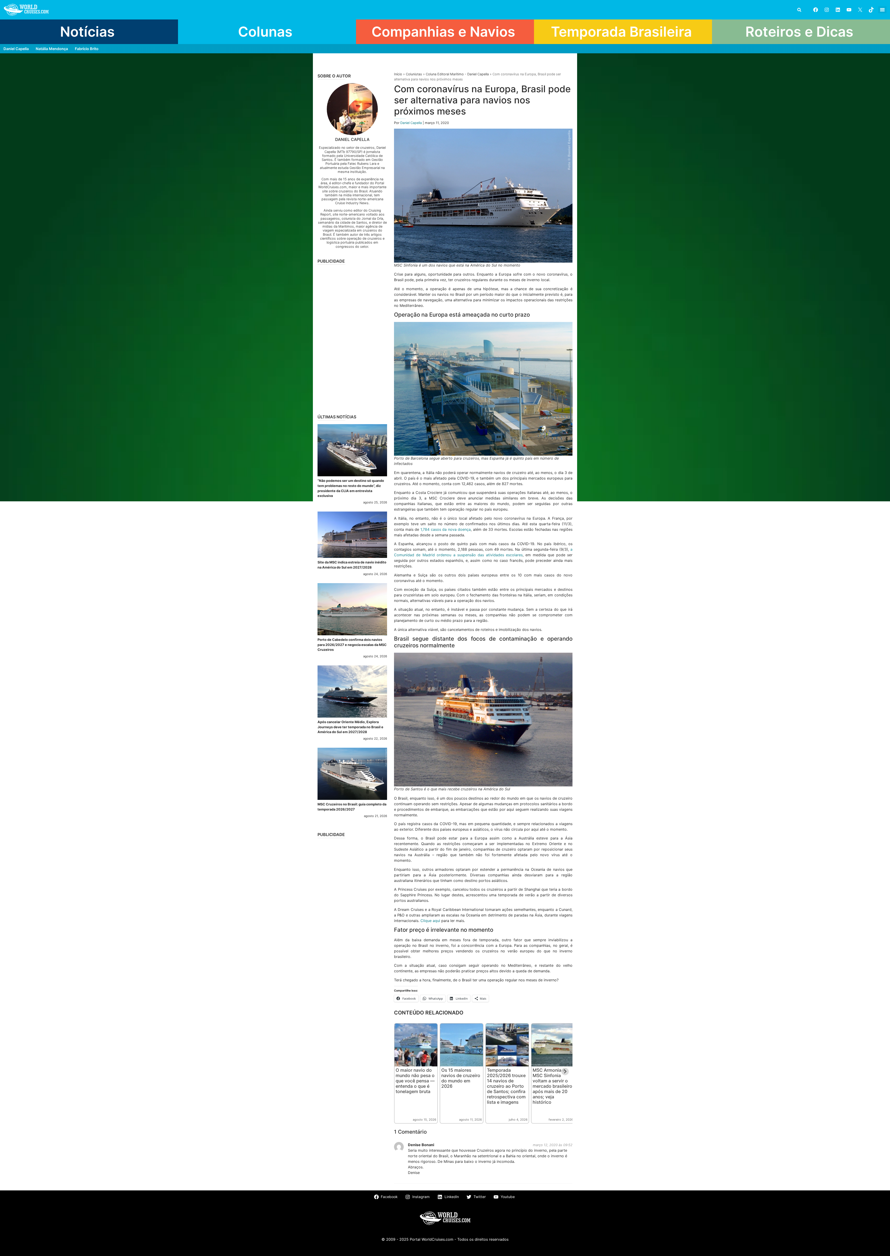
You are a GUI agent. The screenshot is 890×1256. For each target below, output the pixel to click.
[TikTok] (871, 10)
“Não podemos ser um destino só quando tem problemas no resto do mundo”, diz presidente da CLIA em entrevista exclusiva (351, 488)
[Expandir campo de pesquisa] (799, 10)
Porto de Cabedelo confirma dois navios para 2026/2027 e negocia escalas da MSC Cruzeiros (352, 645)
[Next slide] (565, 1071)
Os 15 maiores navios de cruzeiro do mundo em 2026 (460, 1078)
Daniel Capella (16, 48)
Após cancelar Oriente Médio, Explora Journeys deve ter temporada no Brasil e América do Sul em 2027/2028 (350, 727)
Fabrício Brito (87, 48)
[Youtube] (849, 10)
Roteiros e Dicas (799, 31)
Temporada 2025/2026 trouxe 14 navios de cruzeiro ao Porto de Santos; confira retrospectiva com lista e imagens (506, 1086)
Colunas (265, 31)
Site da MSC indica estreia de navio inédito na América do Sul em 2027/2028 (352, 564)
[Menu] (882, 9)
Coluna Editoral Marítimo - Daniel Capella (457, 74)
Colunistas (414, 74)
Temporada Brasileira (621, 31)
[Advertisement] (352, 337)
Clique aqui (430, 920)
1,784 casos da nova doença (445, 529)
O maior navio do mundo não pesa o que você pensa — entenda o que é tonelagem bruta (415, 1080)
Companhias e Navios (443, 31)
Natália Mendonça (52, 48)
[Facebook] (815, 10)
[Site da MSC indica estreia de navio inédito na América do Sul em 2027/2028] (352, 535)
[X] (860, 10)
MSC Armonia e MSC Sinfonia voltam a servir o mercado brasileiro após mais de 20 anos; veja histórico (552, 1086)
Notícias (87, 31)
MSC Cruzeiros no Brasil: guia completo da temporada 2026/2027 (352, 806)
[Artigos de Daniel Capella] (352, 109)
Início (398, 74)
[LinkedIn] (838, 10)
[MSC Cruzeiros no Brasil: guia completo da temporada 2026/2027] (352, 774)
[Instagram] (827, 10)
